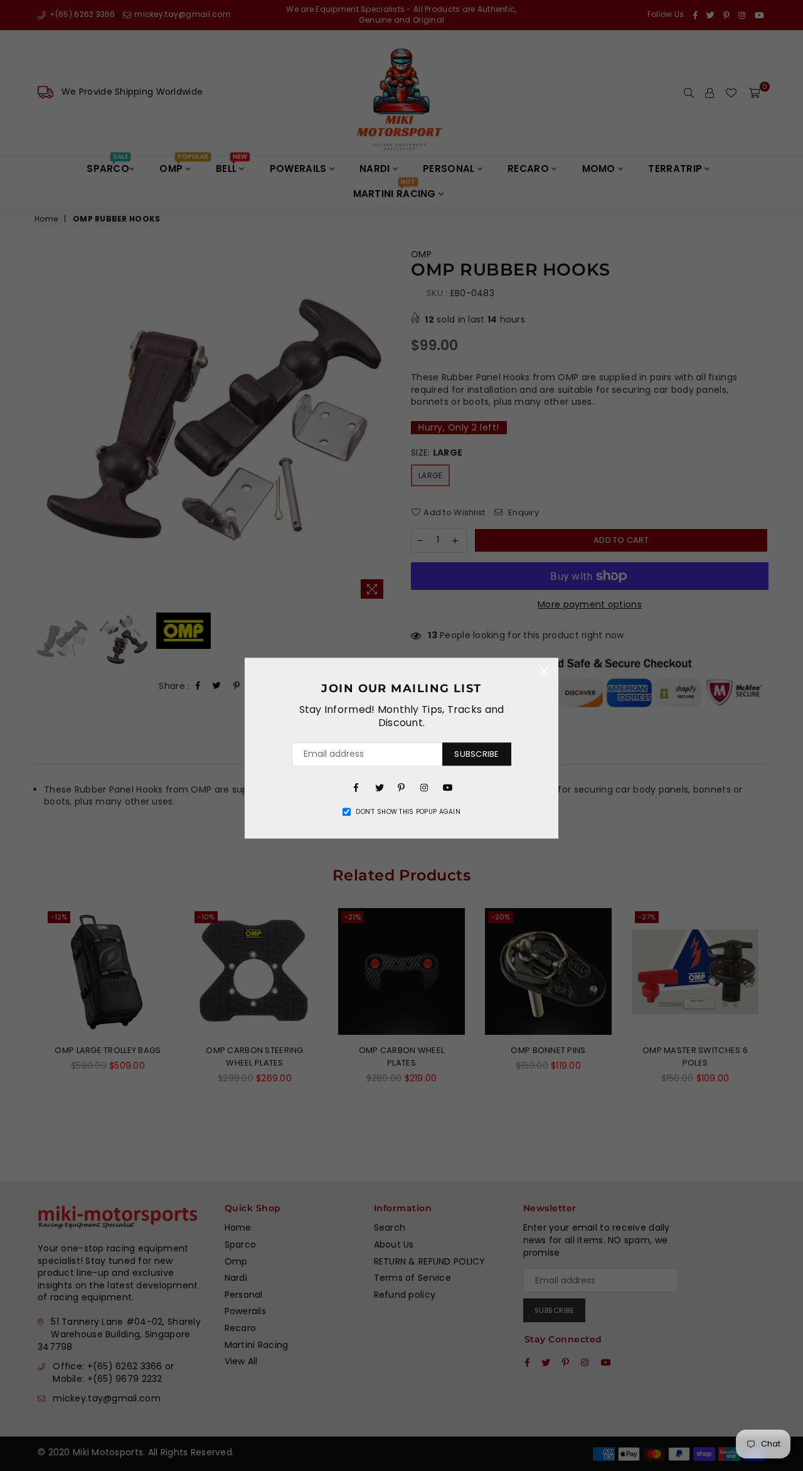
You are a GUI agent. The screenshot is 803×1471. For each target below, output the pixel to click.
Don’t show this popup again (408, 812)
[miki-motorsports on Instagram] (424, 787)
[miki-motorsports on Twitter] (379, 787)
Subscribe (476, 754)
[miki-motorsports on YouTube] (447, 787)
